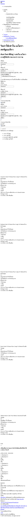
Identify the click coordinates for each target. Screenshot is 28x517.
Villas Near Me (20, 499)
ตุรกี (6, 507)
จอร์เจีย (18, 507)
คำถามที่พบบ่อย (15, 497)
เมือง (12, 505)
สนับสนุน (8, 497)
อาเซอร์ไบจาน (12, 507)
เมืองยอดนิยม (7, 505)
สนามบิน (16, 505)
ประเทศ (2, 505)
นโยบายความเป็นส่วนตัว (10, 499)
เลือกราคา (3, 96)
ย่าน (23, 505)
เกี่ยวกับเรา (3, 497)
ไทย (8, 507)
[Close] (1, 445)
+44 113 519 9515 (5, 502)
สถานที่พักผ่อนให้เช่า (11, 38)
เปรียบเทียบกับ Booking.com (9, 76)
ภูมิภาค (20, 505)
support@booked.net (13, 502)
